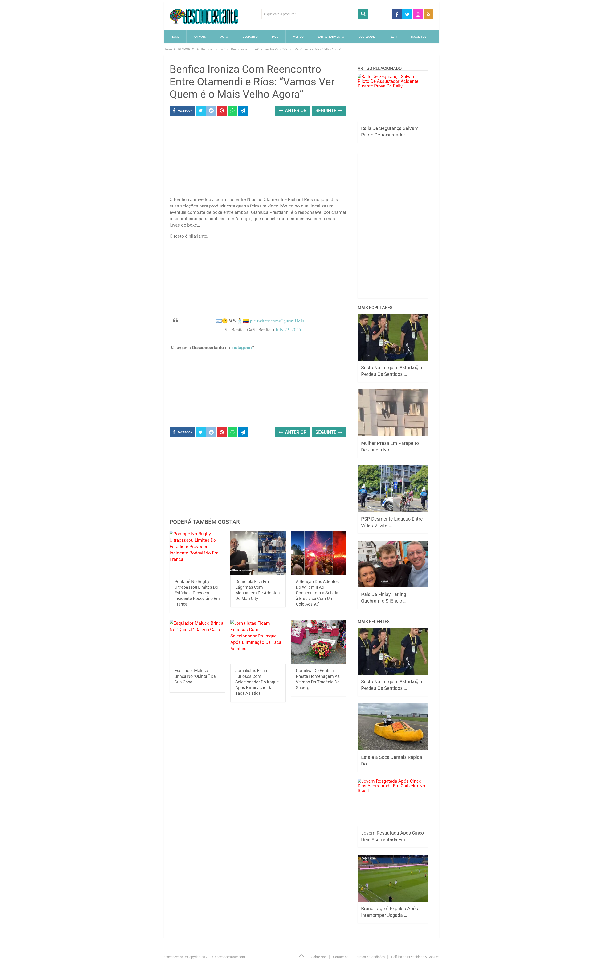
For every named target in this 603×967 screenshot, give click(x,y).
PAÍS (275, 36)
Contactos (340, 957)
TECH (393, 36)
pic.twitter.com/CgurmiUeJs (277, 321)
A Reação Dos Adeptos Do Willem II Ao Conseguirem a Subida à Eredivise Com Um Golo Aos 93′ (317, 593)
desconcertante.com (230, 957)
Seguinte (326, 110)
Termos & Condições (370, 957)
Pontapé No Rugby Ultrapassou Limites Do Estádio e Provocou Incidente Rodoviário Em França (197, 593)
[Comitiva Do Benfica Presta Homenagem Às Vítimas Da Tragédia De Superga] (318, 642)
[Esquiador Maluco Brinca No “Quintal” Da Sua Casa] (197, 642)
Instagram (241, 347)
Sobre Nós (318, 957)
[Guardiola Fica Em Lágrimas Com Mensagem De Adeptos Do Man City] (258, 553)
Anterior (295, 110)
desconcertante (175, 957)
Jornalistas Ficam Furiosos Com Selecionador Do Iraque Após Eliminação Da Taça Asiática (257, 682)
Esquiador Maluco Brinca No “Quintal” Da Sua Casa (195, 676)
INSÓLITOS (419, 36)
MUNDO (298, 36)
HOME (175, 36)
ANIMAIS (200, 36)
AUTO (224, 36)
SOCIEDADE (367, 36)
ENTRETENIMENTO (331, 36)
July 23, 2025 (288, 329)
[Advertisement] (258, 157)
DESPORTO (250, 36)
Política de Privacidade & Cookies (415, 957)
